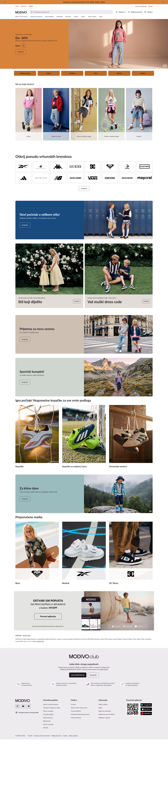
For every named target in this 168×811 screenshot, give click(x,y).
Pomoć (150, 6)
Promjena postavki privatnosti (42, 735)
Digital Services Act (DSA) (106, 714)
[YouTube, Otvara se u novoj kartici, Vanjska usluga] (23, 706)
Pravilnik (30, 735)
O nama (73, 704)
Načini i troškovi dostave (50, 704)
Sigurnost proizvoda (105, 711)
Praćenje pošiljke (48, 714)
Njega (100, 707)
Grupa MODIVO (84, 711)
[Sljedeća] (163, 2)
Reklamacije (46, 721)
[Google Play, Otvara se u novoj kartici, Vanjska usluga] (146, 705)
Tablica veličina (103, 704)
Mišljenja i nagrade (104, 717)
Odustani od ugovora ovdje (51, 707)
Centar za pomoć (48, 724)
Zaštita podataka (73, 735)
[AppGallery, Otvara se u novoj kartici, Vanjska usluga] (146, 713)
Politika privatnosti (56, 735)
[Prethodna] (5, 2)
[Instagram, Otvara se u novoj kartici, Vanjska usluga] (17, 706)
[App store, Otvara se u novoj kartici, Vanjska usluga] (146, 709)
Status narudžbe (48, 711)
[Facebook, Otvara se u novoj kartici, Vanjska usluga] (29, 706)
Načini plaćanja (47, 717)
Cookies (65, 735)
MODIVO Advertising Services (84, 714)
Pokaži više (40, 641)
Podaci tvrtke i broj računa (79, 707)
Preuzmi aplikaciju (141, 6)
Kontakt (45, 727)
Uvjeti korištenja (83, 717)
